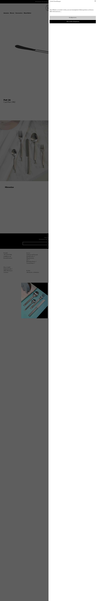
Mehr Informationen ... (55, 11)
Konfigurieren (72, 17)
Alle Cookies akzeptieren (72, 21)
